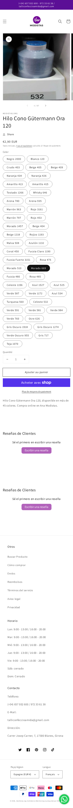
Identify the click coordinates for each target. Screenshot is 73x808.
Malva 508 (13, 243)
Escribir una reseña (36, 450)
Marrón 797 (14, 217)
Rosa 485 (35, 276)
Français (50, 774)
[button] (5, 21)
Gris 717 (44, 335)
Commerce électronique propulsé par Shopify (45, 801)
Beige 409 (57, 167)
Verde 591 (13, 310)
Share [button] (10, 134)
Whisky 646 (40, 192)
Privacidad (13, 607)
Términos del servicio (20, 590)
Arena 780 (13, 201)
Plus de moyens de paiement (36, 391)
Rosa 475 (45, 259)
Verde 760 (13, 318)
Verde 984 (56, 310)
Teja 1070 (12, 343)
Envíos (11, 573)
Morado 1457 (15, 226)
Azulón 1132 (36, 243)
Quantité (7, 352)
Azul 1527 (38, 285)
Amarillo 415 (40, 184)
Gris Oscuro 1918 (17, 327)
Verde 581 (35, 310)
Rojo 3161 (37, 209)
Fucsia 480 (13, 276)
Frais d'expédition (24, 146)
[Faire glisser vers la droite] (45, 105)
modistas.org (21, 801)
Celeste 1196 (15, 285)
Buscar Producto (17, 556)
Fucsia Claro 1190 (39, 251)
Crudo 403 (13, 167)
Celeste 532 (40, 301)
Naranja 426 (39, 175)
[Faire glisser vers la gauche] (27, 105)
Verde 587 (13, 293)
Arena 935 (35, 201)
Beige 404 (39, 226)
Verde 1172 (35, 293)
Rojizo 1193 (37, 234)
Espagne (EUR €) (22, 774)
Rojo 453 (36, 217)
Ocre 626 (34, 318)
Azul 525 (59, 285)
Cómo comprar (16, 565)
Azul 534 (57, 293)
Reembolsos (14, 582)
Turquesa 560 (15, 301)
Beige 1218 (13, 234)
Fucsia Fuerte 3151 (18, 259)
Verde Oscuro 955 (18, 335)
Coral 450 (13, 251)
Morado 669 (38, 268)
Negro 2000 (14, 159)
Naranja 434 (14, 175)
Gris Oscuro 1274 (48, 327)
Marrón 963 (14, 209)
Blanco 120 (38, 159)
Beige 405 (35, 167)
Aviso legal (14, 599)
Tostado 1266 (15, 192)
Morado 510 (14, 268)
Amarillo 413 (15, 184)
